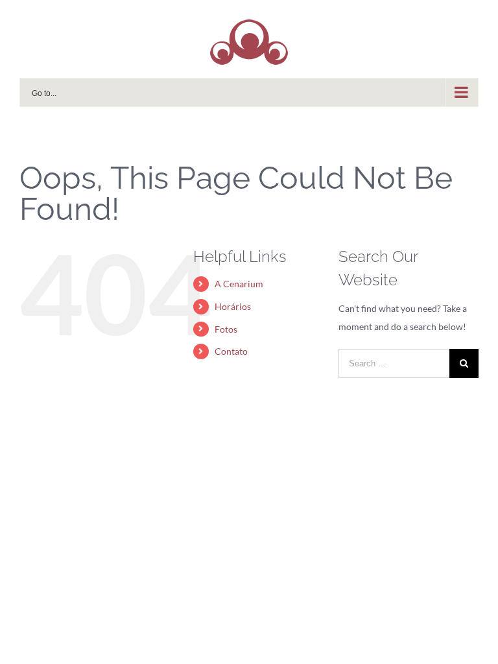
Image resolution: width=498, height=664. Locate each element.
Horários (233, 306)
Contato (231, 351)
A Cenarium (239, 283)
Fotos (226, 329)
